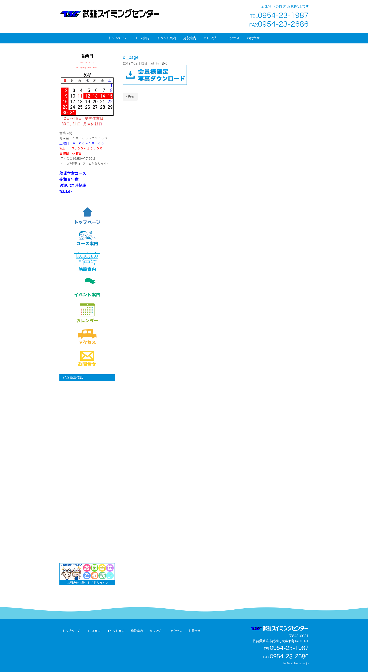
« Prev (130, 96)
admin (154, 63)
